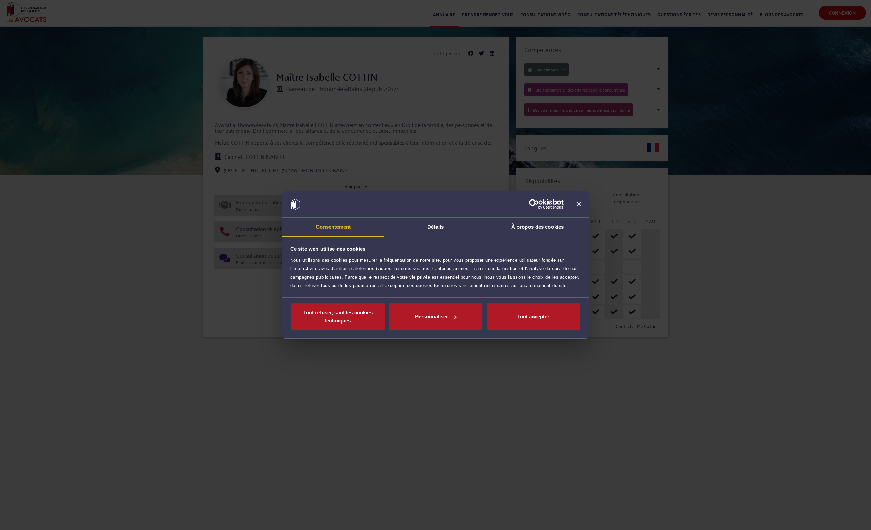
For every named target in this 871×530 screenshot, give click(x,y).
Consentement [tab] (333, 227)
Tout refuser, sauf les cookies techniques (338, 317)
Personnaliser (431, 316)
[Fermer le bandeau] (578, 204)
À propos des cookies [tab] (537, 227)
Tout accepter (533, 316)
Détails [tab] (435, 227)
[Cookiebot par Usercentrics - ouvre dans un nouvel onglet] (534, 204)
